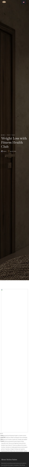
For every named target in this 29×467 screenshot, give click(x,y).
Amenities (2, 437)
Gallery (1, 439)
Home (1, 433)
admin (5, 151)
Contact (2, 441)
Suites (1, 435)
